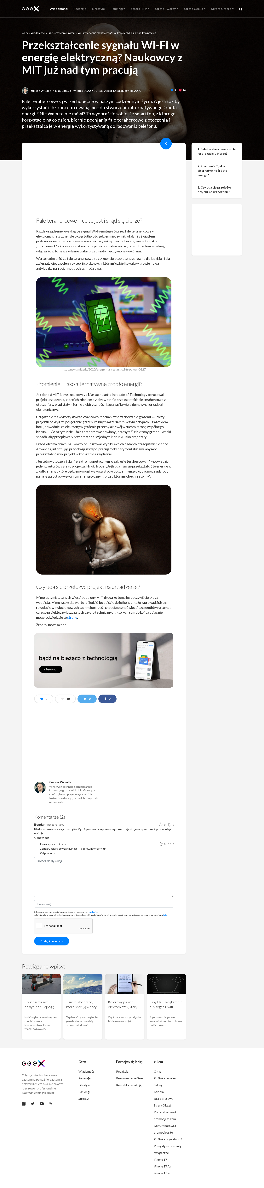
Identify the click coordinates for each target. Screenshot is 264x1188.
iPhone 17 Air (163, 1166)
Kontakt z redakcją (128, 1085)
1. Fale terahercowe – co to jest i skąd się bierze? (217, 151)
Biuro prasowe (163, 1098)
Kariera (159, 1092)
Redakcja (122, 1071)
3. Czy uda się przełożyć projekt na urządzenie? (215, 189)
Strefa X (83, 1098)
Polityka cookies (165, 1078)
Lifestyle (84, 1085)
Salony (158, 1085)
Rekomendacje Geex (129, 1078)
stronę (72, 617)
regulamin (92, 912)
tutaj (165, 915)
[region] (103, 181)
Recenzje (84, 1078)
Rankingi (84, 1092)
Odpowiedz (41, 837)
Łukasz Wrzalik (41, 90)
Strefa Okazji (162, 1105)
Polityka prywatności (168, 1139)
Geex (25, 32)
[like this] (180, 90)
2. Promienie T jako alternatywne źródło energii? (212, 170)
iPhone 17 (160, 1159)
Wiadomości (38, 32)
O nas (157, 1071)
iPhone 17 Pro (163, 1173)
